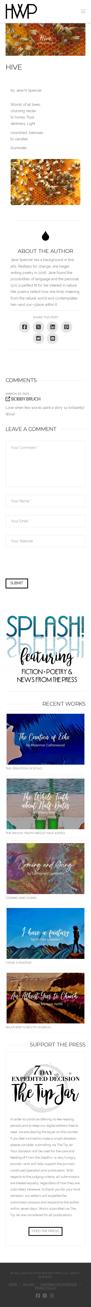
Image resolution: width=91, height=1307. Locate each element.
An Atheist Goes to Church (28, 1027)
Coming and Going (21, 898)
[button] (83, 11)
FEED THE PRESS (45, 1231)
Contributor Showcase (58, 1284)
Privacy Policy (45, 1288)
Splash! (29, 1284)
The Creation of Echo (24, 768)
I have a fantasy (19, 962)
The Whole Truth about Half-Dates (35, 833)
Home (13, 1284)
